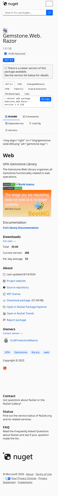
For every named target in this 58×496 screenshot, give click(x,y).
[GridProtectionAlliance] (6, 340)
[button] (45, 99)
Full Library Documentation (21, 227)
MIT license (13, 294)
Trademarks (25, 482)
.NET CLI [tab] (9, 84)
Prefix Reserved (17, 53)
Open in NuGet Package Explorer (27, 307)
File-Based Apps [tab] (12, 93)
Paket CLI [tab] (18, 88)
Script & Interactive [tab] (37, 88)
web (46, 352)
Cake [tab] (27, 93)
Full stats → (9, 241)
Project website (16, 281)
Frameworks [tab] (32, 116)
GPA (7, 352)
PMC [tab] (20, 84)
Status (8, 411)
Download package (18, 300)
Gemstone (20, 352)
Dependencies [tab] (16, 123)
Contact (9, 396)
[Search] (49, 12)
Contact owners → (13, 333)
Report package (16, 320)
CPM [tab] (7, 88)
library (35, 352)
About (30, 474)
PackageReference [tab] (35, 84)
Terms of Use (44, 474)
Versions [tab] (12, 130)
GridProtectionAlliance (24, 340)
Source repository (18, 287)
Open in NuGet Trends (20, 313)
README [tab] (12, 116)
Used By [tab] (36, 123)
